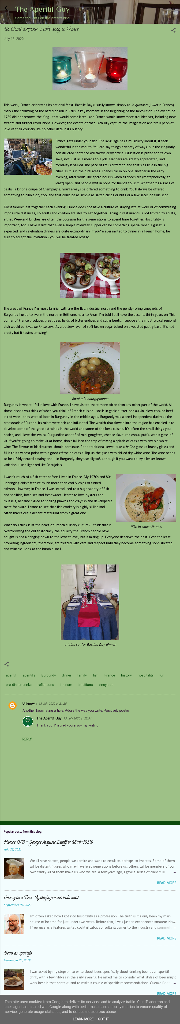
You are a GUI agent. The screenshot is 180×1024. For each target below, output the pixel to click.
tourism (66, 685)
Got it (103, 1019)
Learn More (83, 1019)
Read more (166, 883)
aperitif (11, 675)
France (110, 675)
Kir (162, 675)
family (82, 675)
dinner (66, 675)
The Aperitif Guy (42, 9)
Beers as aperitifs (18, 953)
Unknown (29, 703)
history (126, 675)
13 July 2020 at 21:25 (52, 703)
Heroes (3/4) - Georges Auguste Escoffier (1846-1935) (48, 842)
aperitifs (29, 675)
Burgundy (48, 675)
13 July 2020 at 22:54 (77, 718)
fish (95, 675)
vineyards (106, 685)
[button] (173, 31)
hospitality (146, 675)
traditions (85, 685)
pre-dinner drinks (19, 685)
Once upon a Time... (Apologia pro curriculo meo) (41, 898)
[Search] (173, 9)
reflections (46, 685)
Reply (27, 739)
